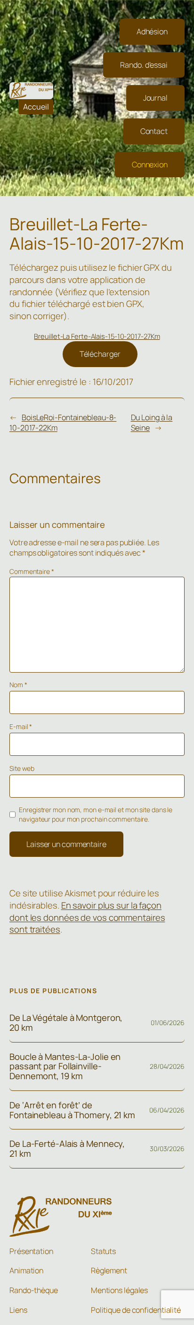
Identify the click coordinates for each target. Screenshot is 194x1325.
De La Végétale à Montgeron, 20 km (65, 1022)
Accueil (36, 107)
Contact (154, 131)
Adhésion (152, 31)
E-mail (20, 726)
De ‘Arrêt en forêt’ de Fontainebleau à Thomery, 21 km (72, 1110)
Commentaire (31, 571)
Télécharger (100, 354)
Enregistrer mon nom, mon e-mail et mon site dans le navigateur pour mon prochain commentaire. (95, 814)
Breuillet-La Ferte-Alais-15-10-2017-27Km (97, 336)
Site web (21, 768)
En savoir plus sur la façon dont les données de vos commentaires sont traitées (87, 917)
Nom (18, 684)
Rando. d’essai (144, 65)
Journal (155, 98)
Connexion (150, 164)
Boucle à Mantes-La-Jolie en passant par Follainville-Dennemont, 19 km (65, 1066)
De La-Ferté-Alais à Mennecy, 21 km (67, 1148)
